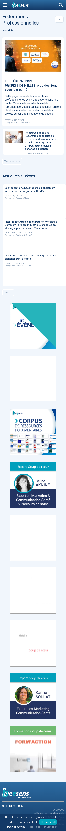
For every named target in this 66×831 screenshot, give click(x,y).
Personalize (34, 827)
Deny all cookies (16, 826)
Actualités (7, 30)
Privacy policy (50, 827)
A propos (58, 809)
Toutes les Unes (12, 161)
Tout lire (8, 292)
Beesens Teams (23, 123)
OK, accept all (48, 822)
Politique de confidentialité (48, 813)
